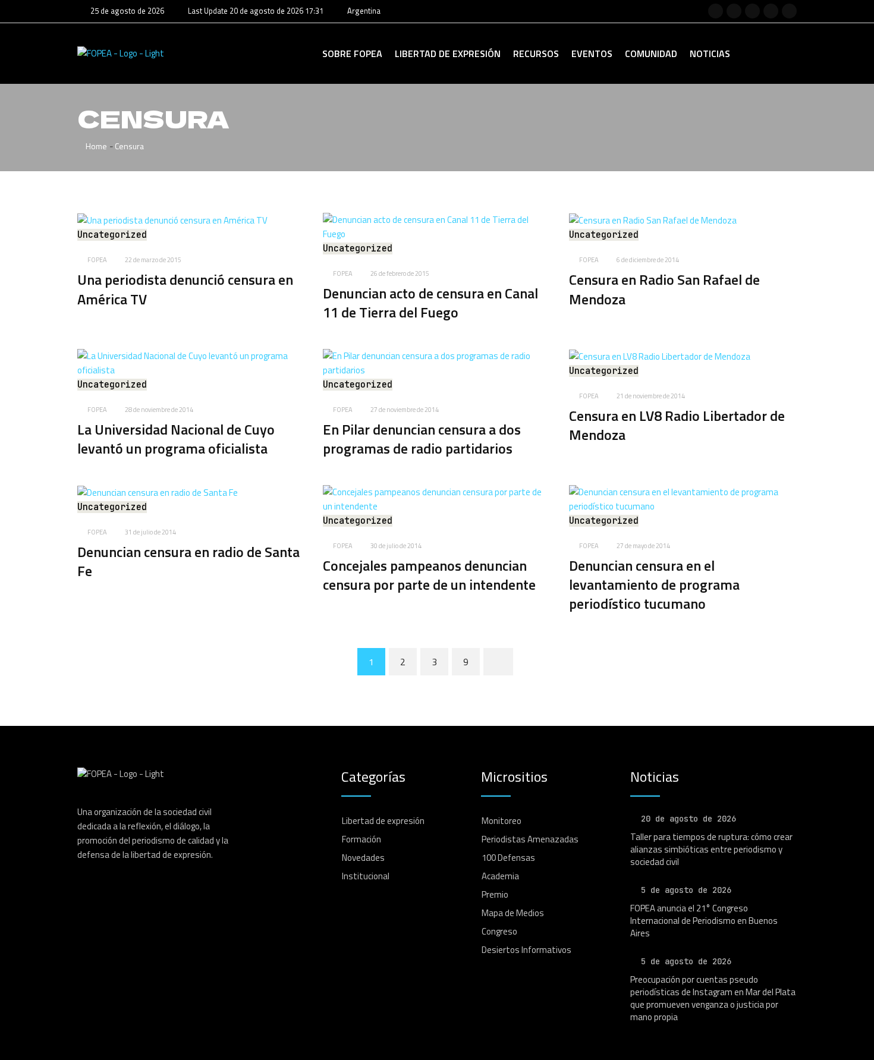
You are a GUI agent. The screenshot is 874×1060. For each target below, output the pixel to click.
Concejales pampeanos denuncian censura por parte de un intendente (429, 575)
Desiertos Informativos (526, 950)
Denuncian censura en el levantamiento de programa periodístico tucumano (654, 585)
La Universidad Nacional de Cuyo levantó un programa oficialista (176, 439)
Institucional (365, 876)
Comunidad (651, 53)
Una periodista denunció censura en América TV (185, 289)
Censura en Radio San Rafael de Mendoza (664, 289)
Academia (500, 876)
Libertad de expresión (448, 53)
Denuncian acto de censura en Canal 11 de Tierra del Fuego (430, 302)
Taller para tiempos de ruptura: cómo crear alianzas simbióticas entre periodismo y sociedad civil (711, 849)
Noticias (710, 53)
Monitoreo (501, 821)
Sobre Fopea (352, 53)
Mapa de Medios (513, 913)
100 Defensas (508, 857)
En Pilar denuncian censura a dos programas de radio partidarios (422, 439)
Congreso (499, 931)
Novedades (363, 857)
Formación (361, 839)
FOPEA (97, 260)
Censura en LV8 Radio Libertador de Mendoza (677, 425)
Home (95, 146)
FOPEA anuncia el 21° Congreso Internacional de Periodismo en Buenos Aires (704, 920)
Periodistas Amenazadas (530, 839)
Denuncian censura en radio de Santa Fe (188, 561)
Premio (495, 894)
